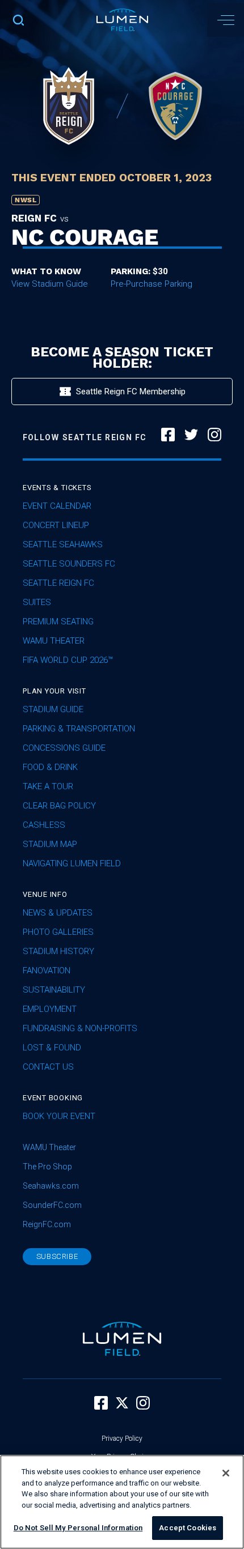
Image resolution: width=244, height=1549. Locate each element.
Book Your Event (59, 1116)
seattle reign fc (58, 583)
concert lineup (56, 525)
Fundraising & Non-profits (80, 1028)
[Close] (225, 1473)
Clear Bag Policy (59, 806)
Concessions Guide (64, 748)
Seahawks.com (51, 1185)
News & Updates (57, 913)
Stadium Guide (53, 709)
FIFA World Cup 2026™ (68, 660)
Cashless (44, 825)
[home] (122, 20)
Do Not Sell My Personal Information (78, 1528)
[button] (225, 20)
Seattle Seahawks (63, 544)
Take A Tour (48, 786)
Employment (50, 1009)
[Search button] (18, 20)
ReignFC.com (47, 1224)
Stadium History (58, 951)
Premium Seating (58, 621)
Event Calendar (57, 506)
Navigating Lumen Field (72, 863)
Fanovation (46, 970)
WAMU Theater (54, 641)
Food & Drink (50, 767)
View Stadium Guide (49, 284)
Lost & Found (52, 1048)
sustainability (54, 990)
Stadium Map (50, 844)
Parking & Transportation (79, 729)
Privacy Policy (122, 1438)
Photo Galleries (58, 932)
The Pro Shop (47, 1166)
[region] (122, 1502)
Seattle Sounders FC (69, 564)
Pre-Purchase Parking (151, 284)
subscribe (57, 1256)
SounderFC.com (52, 1205)
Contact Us (48, 1067)
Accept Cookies (187, 1528)
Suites (37, 602)
